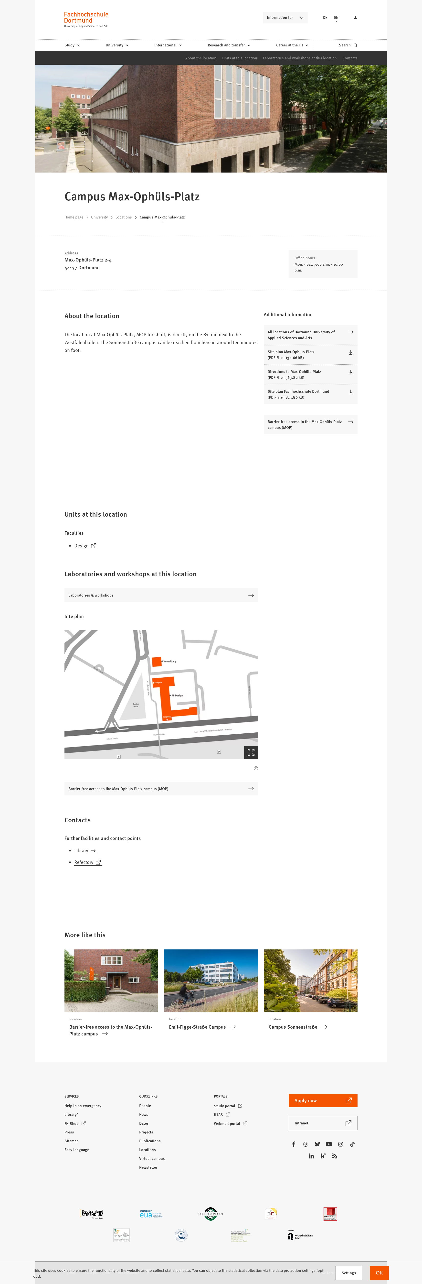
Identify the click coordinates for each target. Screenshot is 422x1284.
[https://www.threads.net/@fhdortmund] (305, 1144)
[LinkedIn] (311, 1156)
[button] (161, 694)
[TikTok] (352, 1144)
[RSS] (335, 1156)
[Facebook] (294, 1144)
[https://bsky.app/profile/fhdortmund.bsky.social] (317, 1144)
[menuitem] (71, 45)
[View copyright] (256, 768)
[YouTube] (329, 1144)
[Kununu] (323, 1156)
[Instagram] (341, 1144)
